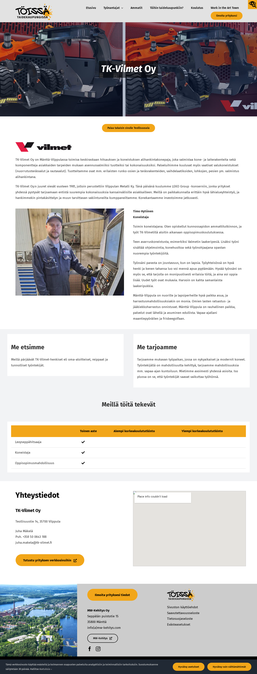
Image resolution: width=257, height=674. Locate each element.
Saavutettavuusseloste (183, 613)
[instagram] (98, 648)
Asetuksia (45, 669)
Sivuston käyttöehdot (182, 607)
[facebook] (89, 648)
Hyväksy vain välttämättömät (229, 666)
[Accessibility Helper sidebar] (252, 4)
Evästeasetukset (178, 625)
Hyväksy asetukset (188, 666)
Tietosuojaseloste (180, 619)
